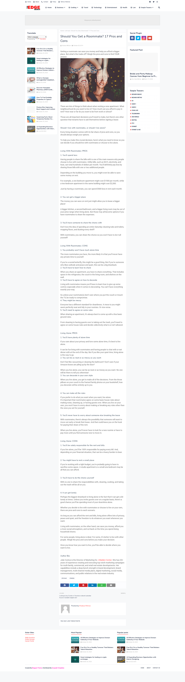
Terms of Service (65, 2)
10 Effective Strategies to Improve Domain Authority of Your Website (46, 69)
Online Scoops (29, 639)
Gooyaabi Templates (58, 668)
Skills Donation (30, 637)
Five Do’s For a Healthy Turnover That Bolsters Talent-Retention (45, 50)
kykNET (134, 126)
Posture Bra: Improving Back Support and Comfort (46, 108)
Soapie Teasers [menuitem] (146, 7)
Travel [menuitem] (86, 7)
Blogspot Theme (37, 668)
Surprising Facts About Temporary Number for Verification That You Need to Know (44, 118)
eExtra (134, 120)
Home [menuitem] (50, 7)
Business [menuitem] (60, 7)
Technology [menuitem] (98, 7)
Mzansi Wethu (137, 97)
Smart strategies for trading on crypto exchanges (43, 59)
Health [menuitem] (125, 7)
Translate (43, 39)
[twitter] (153, 2)
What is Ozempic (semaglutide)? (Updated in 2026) (45, 79)
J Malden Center (105, 560)
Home (29, 2)
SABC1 (134, 104)
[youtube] (149, 38)
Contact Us (156, 668)
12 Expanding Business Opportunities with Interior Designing (46, 128)
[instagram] (157, 2)
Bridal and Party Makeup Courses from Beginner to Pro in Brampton (143, 75)
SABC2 (134, 107)
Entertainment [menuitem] (112, 7)
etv (133, 123)
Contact (45, 2)
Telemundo (136, 113)
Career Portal (29, 641)
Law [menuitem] (134, 7)
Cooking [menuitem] (73, 7)
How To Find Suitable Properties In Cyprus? (44, 98)
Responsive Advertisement (92, 20)
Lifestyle (72, 578)
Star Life (135, 110)
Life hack (67, 31)
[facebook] (150, 2)
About (37, 2)
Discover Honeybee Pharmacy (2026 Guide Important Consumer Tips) (46, 89)
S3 (132, 101)
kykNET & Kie (136, 129)
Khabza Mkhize (66, 45)
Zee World (135, 117)
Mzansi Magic (137, 94)
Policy (54, 2)
